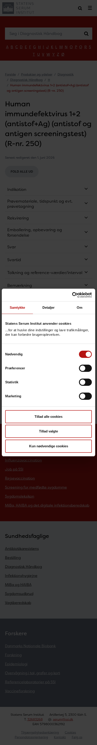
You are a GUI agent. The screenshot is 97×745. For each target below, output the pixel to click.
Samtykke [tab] (17, 307)
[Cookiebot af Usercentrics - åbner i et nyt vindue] (72, 295)
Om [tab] (79, 307)
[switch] (85, 368)
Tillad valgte (48, 431)
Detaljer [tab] (48, 307)
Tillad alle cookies (48, 416)
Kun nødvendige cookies (48, 446)
